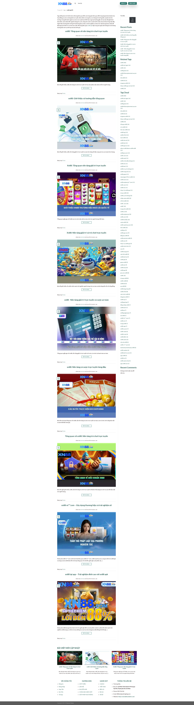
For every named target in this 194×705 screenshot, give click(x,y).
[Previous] (57, 665)
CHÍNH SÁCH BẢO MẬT (85, 692)
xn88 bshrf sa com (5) (125, 353)
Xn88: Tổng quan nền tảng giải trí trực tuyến (86, 165)
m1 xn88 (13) (123, 127)
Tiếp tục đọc (86, 88)
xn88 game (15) (124, 70)
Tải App (61, 694)
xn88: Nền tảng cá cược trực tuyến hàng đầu (86, 367)
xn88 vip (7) (123, 299)
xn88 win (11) (124, 163)
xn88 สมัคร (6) (124, 337)
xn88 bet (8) (123, 283)
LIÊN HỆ (81, 686)
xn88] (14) (123, 88)
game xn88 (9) (124, 262)
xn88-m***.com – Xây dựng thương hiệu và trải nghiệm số (86, 505)
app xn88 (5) (123, 355)
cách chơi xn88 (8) (125, 294)
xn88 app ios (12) (124, 145)
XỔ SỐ (101, 694)
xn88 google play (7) (125, 313)
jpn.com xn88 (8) (124, 273)
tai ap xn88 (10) (124, 193)
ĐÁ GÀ (101, 692)
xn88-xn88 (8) (124, 281)
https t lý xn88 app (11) (126, 190)
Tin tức (80, 3)
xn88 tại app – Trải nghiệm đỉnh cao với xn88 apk (86, 574)
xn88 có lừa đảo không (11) (127, 161)
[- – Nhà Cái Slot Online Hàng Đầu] (64, 3)
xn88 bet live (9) (124, 257)
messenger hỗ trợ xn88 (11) (127, 177)
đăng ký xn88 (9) (124, 235)
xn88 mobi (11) (124, 158)
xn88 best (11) (124, 166)
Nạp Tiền (61, 689)
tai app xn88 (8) (124, 278)
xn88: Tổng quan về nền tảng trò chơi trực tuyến (86, 31)
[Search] (75, 3)
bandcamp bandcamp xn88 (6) (128, 347)
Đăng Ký (61, 684)
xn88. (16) (123, 68)
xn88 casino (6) (124, 339)
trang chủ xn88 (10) (125, 209)
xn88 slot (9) (123, 265)
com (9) (122, 249)
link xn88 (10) (124, 227)
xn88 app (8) (123, 270)
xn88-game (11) (124, 174)
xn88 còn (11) (124, 187)
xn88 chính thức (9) (125, 246)
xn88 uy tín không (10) (126, 195)
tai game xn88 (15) (125, 83)
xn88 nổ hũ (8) (124, 291)
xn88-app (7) (123, 326)
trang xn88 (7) (124, 323)
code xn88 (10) (124, 222)
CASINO (102, 684)
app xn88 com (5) (124, 363)
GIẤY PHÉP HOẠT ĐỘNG (86, 694)
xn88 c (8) (122, 275)
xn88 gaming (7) (124, 302)
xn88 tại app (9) (124, 251)
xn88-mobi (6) (124, 331)
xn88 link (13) (124, 143)
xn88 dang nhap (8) (125, 289)
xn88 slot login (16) (125, 65)
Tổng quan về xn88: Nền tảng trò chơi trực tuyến (86, 436)
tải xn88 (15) (123, 77)
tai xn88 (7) (123, 315)
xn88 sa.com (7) (124, 329)
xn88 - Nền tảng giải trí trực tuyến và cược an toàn (86, 300)
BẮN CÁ (102, 689)
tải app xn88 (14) (124, 124)
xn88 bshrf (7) (124, 307)
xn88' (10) (123, 206)
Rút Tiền (61, 692)
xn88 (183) (123, 62)
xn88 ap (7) (123, 310)
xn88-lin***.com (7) (125, 318)
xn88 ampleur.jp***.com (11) (127, 182)
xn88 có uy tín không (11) (127, 169)
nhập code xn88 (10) (125, 198)
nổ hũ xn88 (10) (124, 201)
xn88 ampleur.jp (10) (125, 214)
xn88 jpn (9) (123, 230)
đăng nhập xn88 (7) (125, 305)
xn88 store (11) (124, 179)
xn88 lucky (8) (124, 267)
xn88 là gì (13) (124, 132)
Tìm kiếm (122, 15)
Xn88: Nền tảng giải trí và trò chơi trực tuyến (86, 233)
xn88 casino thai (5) (125, 361)
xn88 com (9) (123, 241)
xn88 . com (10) (124, 203)
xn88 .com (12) (124, 155)
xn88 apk (90, 25)
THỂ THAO (103, 686)
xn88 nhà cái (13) (124, 140)
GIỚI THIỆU (82, 684)
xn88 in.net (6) (124, 334)
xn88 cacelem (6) (124, 350)
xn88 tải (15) (123, 80)
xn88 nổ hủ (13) (124, 135)
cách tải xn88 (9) (124, 254)
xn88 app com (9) (124, 233)
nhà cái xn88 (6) (124, 342)
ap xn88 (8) (123, 286)
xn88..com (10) (124, 217)
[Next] (137, 665)
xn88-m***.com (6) (125, 345)
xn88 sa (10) (123, 211)
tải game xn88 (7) (124, 297)
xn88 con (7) (123, 321)
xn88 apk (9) (123, 259)
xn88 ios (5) (123, 358)
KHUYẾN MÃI (83, 689)
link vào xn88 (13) (125, 129)
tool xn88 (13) (124, 137)
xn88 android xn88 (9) (126, 238)
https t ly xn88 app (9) (126, 243)
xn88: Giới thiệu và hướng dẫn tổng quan (86, 98)
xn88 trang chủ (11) (125, 171)
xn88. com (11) (124, 185)
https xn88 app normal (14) (127, 86)
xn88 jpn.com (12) (125, 153)
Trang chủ (59, 10)
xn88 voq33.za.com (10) (126, 225)
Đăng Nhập (62, 686)
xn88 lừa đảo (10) (125, 219)
